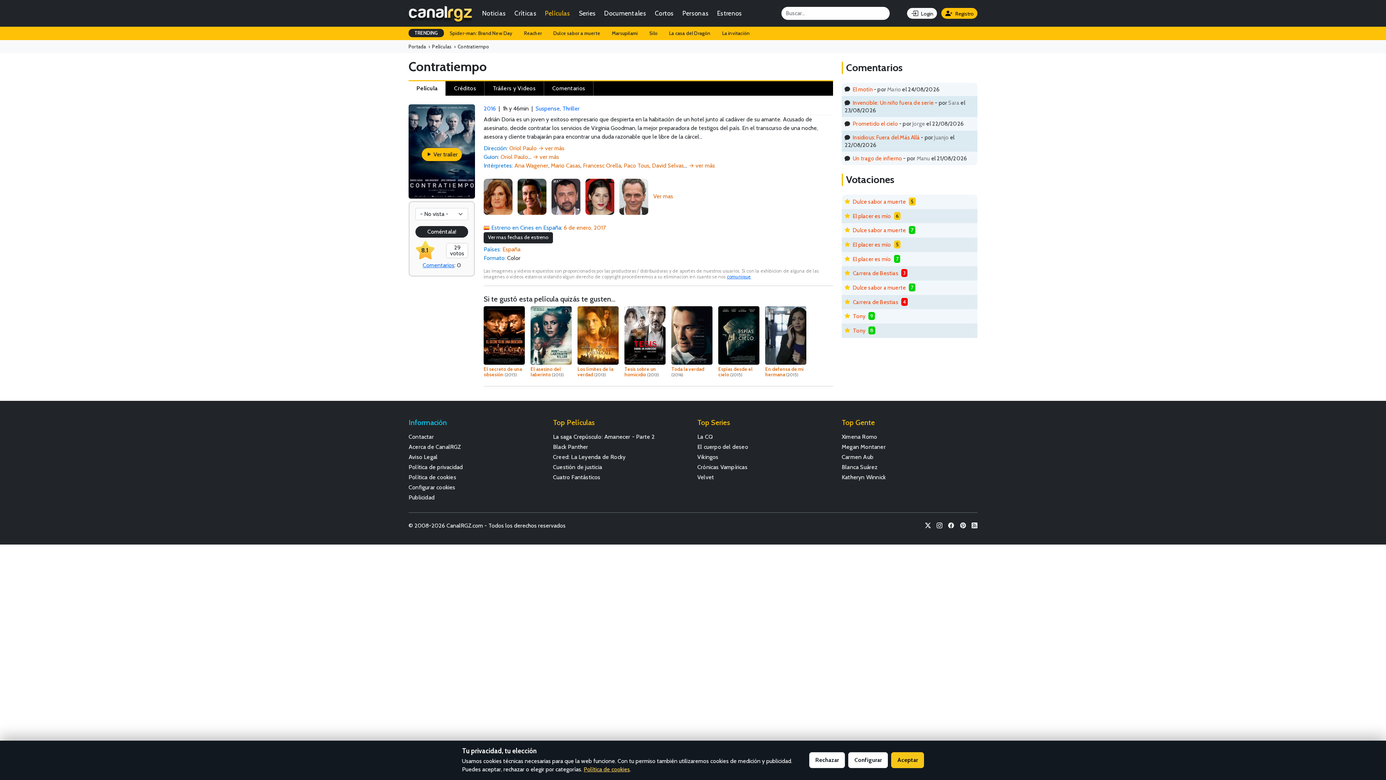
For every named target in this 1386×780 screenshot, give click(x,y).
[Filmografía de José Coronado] (633, 196)
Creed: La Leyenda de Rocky (589, 457)
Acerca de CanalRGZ (435, 446)
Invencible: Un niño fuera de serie (893, 102)
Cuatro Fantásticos (577, 477)
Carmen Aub (857, 457)
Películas (557, 13)
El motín (863, 89)
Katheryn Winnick (864, 477)
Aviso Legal (423, 457)
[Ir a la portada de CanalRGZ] (440, 13)
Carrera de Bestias (875, 273)
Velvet (705, 477)
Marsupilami (625, 33)
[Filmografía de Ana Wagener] (498, 196)
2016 (490, 108)
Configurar (868, 760)
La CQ (705, 436)
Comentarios (438, 265)
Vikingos (708, 457)
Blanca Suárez (860, 467)
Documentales (625, 13)
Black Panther (570, 446)
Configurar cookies (432, 487)
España (511, 249)
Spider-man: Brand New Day (481, 33)
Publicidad (422, 497)
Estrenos (729, 13)
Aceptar (907, 760)
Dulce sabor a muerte (576, 33)
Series (587, 13)
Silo (653, 33)
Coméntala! (441, 231)
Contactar (421, 436)
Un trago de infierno (877, 158)
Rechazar (827, 760)
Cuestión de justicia (577, 467)
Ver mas (663, 196)
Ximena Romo (859, 436)
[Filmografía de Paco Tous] (566, 196)
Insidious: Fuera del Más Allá (886, 137)
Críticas (525, 13)
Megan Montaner (864, 446)
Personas (696, 13)
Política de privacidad (436, 467)
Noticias (494, 13)
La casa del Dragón (690, 33)
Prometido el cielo (875, 123)
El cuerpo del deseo (722, 446)
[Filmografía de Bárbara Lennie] (599, 196)
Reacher (533, 33)
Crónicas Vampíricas (722, 467)
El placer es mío (872, 216)
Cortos (664, 13)
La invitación (736, 33)
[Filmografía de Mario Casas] (532, 196)
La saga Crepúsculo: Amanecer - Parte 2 (604, 436)
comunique (739, 277)
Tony (859, 316)
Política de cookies (432, 477)
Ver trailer (445, 154)
